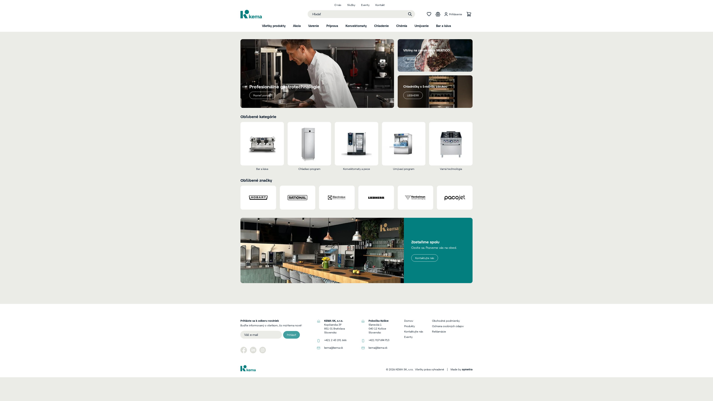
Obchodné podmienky (446, 320)
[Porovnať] (438, 14)
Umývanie (422, 25)
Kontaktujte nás (424, 258)
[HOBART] (258, 197)
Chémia (401, 25)
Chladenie (381, 25)
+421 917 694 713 (379, 340)
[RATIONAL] (297, 197)
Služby (351, 4)
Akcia (297, 25)
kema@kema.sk (333, 347)
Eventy (365, 4)
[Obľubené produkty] (429, 14)
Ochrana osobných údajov (448, 326)
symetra (467, 369)
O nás (337, 4)
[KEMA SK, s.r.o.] (251, 14)
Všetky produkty (274, 25)
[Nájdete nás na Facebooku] (243, 350)
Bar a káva (443, 25)
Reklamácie (439, 331)
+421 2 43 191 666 (335, 340)
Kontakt (380, 4)
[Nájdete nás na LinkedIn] (253, 350)
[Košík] (469, 14)
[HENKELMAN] (415, 197)
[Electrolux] (337, 197)
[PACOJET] (455, 197)
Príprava (332, 25)
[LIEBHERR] (376, 197)
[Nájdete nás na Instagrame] (262, 350)
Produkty (409, 326)
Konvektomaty (356, 25)
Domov (408, 320)
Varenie (313, 25)
